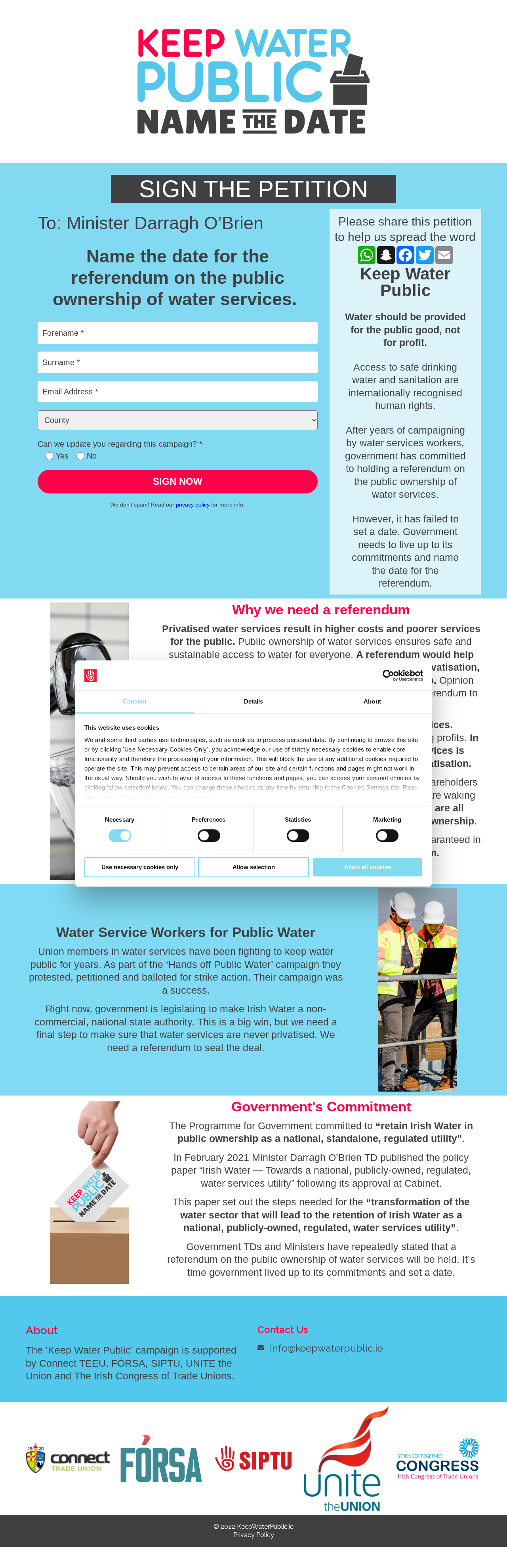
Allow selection (254, 867)
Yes (61, 455)
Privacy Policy (253, 1535)
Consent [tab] (135, 701)
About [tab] (372, 701)
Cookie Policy (115, 797)
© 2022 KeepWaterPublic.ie (253, 1526)
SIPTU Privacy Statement (176, 797)
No (90, 455)
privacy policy (193, 504)
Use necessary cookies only (139, 867)
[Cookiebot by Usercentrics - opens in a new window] (388, 675)
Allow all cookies (367, 867)
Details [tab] (253, 701)
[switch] (209, 835)
